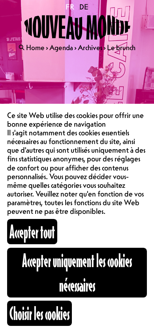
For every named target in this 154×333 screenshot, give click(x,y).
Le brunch (121, 47)
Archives (90, 47)
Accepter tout (32, 231)
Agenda (61, 47)
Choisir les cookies (39, 313)
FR (70, 7)
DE (83, 7)
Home (35, 47)
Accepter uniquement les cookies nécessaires (77, 272)
